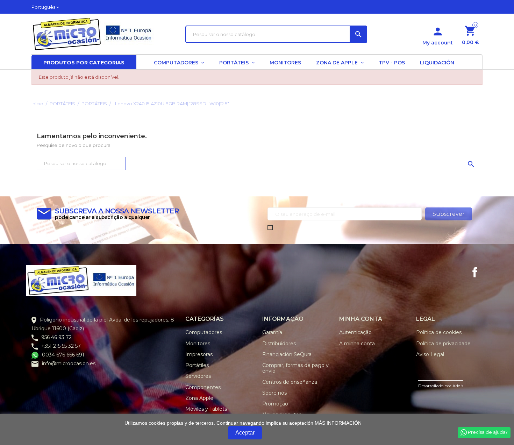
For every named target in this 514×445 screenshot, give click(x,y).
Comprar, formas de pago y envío (295, 368)
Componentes (203, 387)
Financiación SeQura (287, 354)
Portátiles (197, 365)
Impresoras (199, 354)
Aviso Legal (430, 354)
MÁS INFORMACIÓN (338, 423)
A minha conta (357, 343)
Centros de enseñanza (289, 382)
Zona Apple (199, 398)
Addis (457, 385)
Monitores (197, 343)
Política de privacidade (443, 343)
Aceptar (245, 433)
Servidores (198, 376)
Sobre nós (274, 393)
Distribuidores (279, 343)
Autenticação (355, 332)
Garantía (272, 332)
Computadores (203, 332)
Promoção (275, 404)
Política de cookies (439, 332)
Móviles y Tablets (206, 409)
